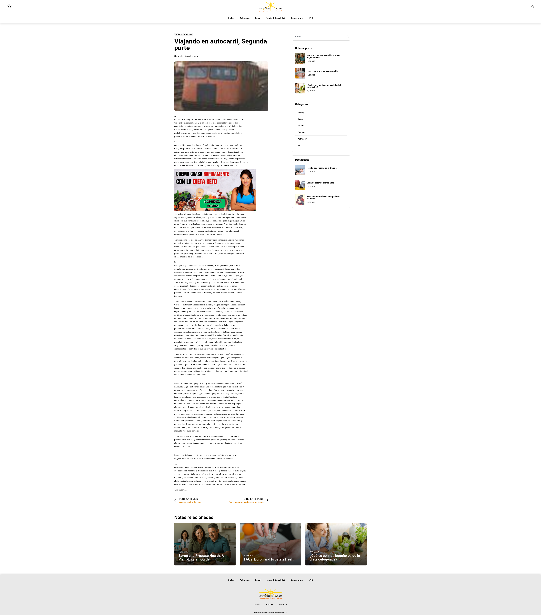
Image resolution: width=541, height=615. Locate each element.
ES (299, 145)
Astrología (245, 18)
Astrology (302, 139)
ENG (311, 18)
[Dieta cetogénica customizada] (215, 210)
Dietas (231, 18)
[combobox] (321, 37)
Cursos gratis (297, 18)
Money (301, 112)
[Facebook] (9, 6)
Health (301, 125)
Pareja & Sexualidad (275, 18)
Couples (301, 132)
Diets (300, 119)
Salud (257, 18)
